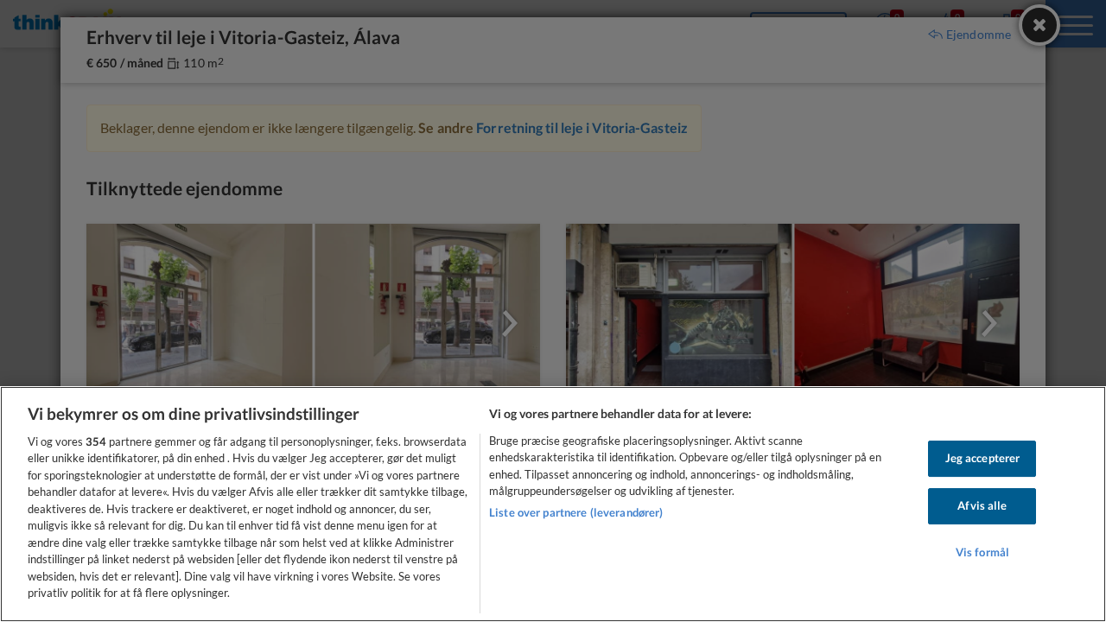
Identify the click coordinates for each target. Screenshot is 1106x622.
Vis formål (982, 552)
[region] (553, 504)
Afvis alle (982, 505)
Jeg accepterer (982, 459)
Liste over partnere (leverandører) (576, 512)
